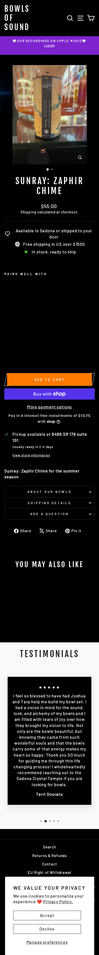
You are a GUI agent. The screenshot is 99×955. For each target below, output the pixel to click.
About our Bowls (49, 492)
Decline (47, 928)
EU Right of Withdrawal (49, 872)
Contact (49, 864)
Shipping (29, 212)
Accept (47, 915)
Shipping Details (50, 503)
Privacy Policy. (58, 901)
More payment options (49, 406)
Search (49, 847)
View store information (31, 455)
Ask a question (49, 514)
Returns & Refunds (49, 855)
